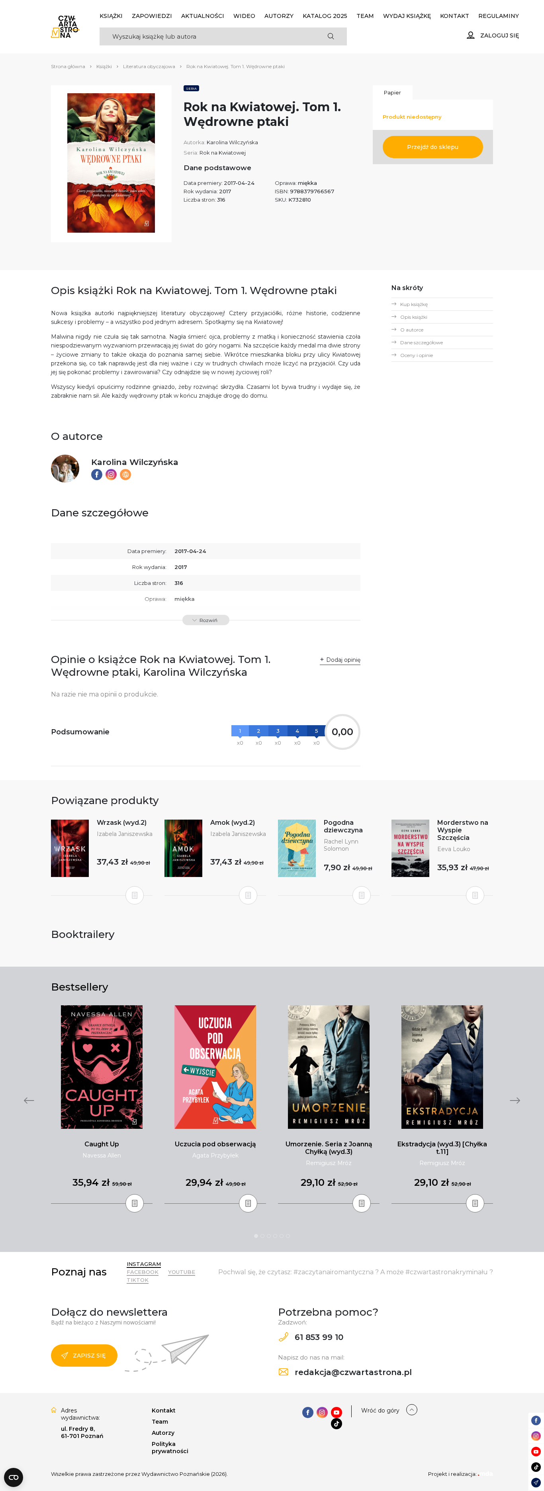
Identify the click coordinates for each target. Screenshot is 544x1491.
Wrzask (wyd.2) (122, 822)
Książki (111, 16)
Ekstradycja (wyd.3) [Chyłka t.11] (442, 1148)
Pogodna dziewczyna (343, 826)
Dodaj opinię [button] (343, 659)
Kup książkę (414, 304)
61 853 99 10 (317, 1337)
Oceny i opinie (416, 355)
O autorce (411, 330)
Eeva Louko (453, 849)
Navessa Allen (101, 1155)
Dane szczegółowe (421, 342)
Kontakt (454, 16)
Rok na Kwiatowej (223, 152)
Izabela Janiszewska (125, 834)
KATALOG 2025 (325, 16)
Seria (191, 88)
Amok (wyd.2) (232, 822)
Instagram (144, 1264)
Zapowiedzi (152, 16)
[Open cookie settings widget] (13, 1477)
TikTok (138, 1280)
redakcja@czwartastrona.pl (352, 1372)
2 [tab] (262, 1236)
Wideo (244, 16)
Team (365, 16)
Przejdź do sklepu (432, 147)
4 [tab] (275, 1236)
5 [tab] (282, 1236)
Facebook (143, 1272)
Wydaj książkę (407, 16)
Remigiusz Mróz (329, 1163)
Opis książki (413, 317)
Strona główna (68, 66)
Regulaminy (498, 16)
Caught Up (101, 1144)
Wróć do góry (380, 1410)
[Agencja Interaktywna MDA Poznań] (485, 1474)
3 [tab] (269, 1236)
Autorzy (279, 16)
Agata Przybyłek (215, 1155)
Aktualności (202, 16)
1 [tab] (256, 1236)
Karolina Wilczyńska (232, 142)
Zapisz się (89, 1355)
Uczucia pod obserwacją (215, 1144)
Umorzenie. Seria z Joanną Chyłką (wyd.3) (329, 1148)
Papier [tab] (392, 92)
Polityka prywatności (170, 1447)
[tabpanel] (102, 1104)
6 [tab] (288, 1236)
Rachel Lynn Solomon (341, 845)
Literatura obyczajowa (149, 66)
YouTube (181, 1272)
